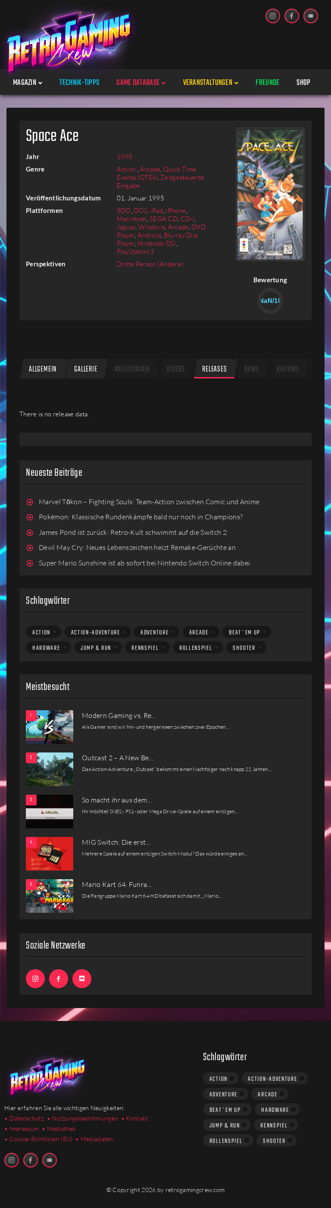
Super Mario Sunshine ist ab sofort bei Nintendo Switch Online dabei (144, 563)
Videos (175, 369)
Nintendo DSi (156, 243)
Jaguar (126, 227)
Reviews (288, 369)
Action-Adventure (95, 632)
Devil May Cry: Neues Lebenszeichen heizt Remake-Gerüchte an (137, 547)
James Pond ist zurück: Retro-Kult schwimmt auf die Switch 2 (133, 532)
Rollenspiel (195, 648)
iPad (156, 210)
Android (149, 235)
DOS (140, 210)
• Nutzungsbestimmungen (83, 1118)
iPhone (176, 210)
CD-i (187, 219)
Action (127, 169)
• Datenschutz (24, 1118)
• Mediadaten (94, 1138)
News (251, 369)
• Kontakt (134, 1118)
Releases (214, 369)
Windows (151, 227)
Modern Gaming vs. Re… (119, 715)
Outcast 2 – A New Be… (118, 757)
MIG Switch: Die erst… (116, 842)
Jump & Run (96, 648)
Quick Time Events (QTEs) (157, 173)
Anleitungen (132, 369)
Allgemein (43, 369)
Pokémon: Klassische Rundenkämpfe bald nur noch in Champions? (141, 516)
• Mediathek (59, 1128)
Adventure (155, 632)
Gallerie (85, 369)
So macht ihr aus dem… (117, 800)
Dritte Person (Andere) (150, 264)
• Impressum (21, 1128)
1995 (125, 157)
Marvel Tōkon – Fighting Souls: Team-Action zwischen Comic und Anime (149, 501)
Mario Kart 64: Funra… (117, 884)
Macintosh (132, 219)
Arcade (150, 169)
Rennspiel (145, 648)
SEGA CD (164, 219)
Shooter (244, 648)
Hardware (46, 648)
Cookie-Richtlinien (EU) (41, 1138)
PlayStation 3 (136, 251)
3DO (124, 210)
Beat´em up (244, 632)
